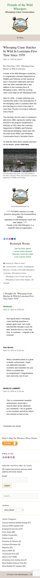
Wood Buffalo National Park (12, 563)
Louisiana (7, 273)
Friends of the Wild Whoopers (20, 7)
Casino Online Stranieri (23, 251)
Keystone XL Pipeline (10, 541)
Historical (9, 263)
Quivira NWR (7, 551)
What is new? (19, 263)
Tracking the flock (8, 554)
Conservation (11, 267)
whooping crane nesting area (13, 560)
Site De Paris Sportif (23, 249)
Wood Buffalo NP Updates (12, 566)
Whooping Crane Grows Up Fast (18, 277)
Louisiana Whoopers (10, 544)
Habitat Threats (8, 535)
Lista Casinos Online (23, 257)
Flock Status (7, 532)
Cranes (20, 267)
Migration (5, 547)
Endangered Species (10, 529)
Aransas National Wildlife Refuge (14, 523)
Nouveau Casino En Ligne (22, 254)
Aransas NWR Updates (11, 526)
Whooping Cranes (19, 273)
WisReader (7, 307)
